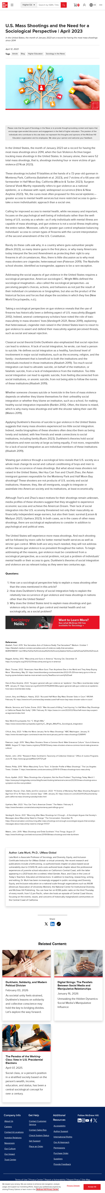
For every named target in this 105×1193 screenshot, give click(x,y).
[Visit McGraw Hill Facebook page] (91, 1120)
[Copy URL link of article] (59, 924)
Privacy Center (36, 1180)
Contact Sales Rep (37, 1130)
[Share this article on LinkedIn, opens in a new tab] (52, 923)
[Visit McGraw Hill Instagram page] (83, 1120)
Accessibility (59, 1126)
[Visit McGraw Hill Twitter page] (95, 1120)
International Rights (63, 1137)
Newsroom (9, 1143)
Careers (8, 1127)
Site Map (86, 1180)
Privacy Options (73, 1186)
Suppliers (58, 1159)
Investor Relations (12, 1138)
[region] (52, 1187)
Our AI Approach (61, 1142)
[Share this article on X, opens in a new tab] (46, 923)
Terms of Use (21, 1180)
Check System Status (39, 1135)
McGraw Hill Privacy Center (47, 1189)
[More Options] (101, 5)
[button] (84, 5)
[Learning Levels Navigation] (12, 5)
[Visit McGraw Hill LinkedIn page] (79, 1120)
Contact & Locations (14, 1132)
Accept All (92, 1187)
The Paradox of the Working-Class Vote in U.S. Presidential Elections (24, 1059)
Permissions (59, 1148)
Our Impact (9, 1154)
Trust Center (10, 1160)
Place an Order (36, 1146)
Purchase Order (61, 1153)
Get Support (34, 1141)
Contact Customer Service (37, 1123)
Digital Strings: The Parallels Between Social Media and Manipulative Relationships (75, 985)
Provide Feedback (62, 1164)
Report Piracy (73, 1180)
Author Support (61, 1131)
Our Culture (10, 1149)
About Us (8, 1121)
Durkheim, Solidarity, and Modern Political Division (26, 984)
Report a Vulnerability (55, 1180)
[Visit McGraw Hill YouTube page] (87, 1120)
